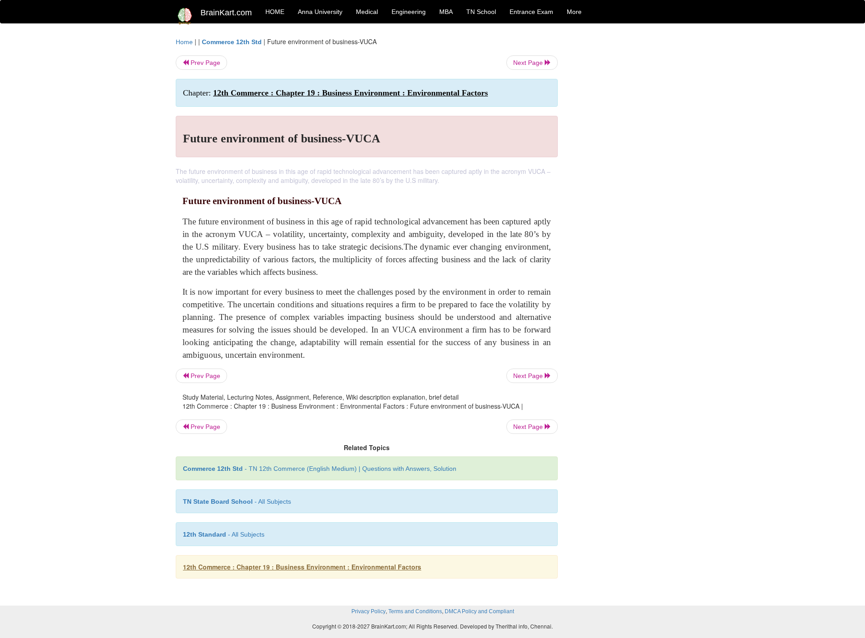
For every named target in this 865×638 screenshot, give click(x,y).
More (574, 11)
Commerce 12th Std (232, 42)
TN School (481, 11)
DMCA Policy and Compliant (479, 611)
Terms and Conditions (415, 611)
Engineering (409, 11)
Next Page (529, 62)
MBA (446, 11)
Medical (367, 11)
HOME (274, 11)
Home (184, 42)
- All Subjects (237, 501)
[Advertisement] (630, 172)
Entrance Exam (531, 11)
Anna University (320, 11)
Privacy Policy (368, 611)
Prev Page (204, 62)
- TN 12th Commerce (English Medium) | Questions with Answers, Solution (319, 468)
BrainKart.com (226, 12)
